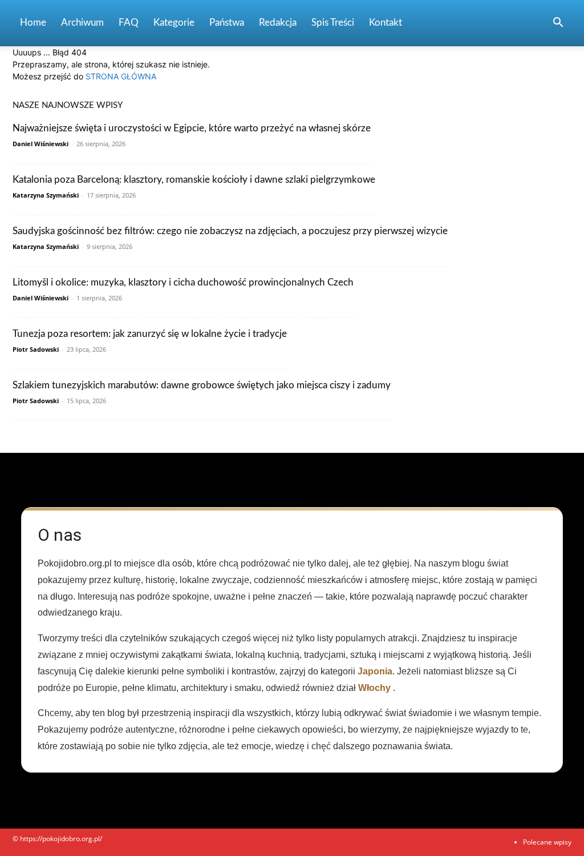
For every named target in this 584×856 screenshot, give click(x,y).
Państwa (226, 22)
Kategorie (173, 22)
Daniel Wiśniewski (40, 143)
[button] (557, 23)
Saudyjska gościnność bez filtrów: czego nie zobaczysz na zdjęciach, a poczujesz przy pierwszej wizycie (230, 231)
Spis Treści (332, 22)
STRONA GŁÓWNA (121, 76)
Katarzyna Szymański (46, 195)
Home (33, 22)
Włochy (374, 688)
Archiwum (82, 22)
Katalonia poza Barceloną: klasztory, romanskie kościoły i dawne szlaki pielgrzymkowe (194, 179)
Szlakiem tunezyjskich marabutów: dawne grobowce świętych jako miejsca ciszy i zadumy (202, 385)
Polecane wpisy (547, 842)
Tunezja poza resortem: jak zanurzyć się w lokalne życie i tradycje (150, 334)
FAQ (129, 22)
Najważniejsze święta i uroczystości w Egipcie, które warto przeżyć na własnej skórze (192, 128)
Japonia (375, 671)
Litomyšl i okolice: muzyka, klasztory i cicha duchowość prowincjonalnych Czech (183, 282)
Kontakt (385, 22)
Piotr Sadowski (36, 349)
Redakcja (278, 22)
